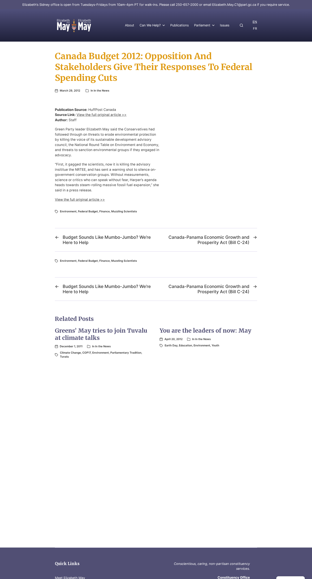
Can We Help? (150, 25)
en (255, 22)
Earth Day (171, 345)
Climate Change (70, 352)
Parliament (202, 25)
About (129, 25)
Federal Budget (88, 211)
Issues (224, 25)
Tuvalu (64, 356)
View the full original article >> (102, 115)
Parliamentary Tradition (125, 352)
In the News (101, 90)
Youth (215, 345)
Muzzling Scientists (124, 211)
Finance (104, 211)
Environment (68, 211)
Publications (179, 25)
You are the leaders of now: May (205, 330)
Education (185, 345)
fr (255, 28)
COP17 (86, 352)
